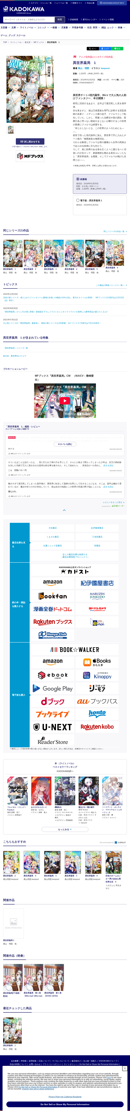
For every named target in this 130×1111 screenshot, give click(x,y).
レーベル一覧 (62, 3)
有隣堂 (97, 545)
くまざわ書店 (52, 537)
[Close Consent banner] (124, 1068)
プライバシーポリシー (52, 1064)
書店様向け (76, 1061)
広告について (44, 1061)
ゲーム (4, 35)
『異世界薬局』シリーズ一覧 (15, 348)
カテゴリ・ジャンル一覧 (41, 3)
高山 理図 (83, 68)
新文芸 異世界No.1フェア (14, 356)
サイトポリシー (70, 1064)
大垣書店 (53, 528)
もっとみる (63, 829)
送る (118, 49)
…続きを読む (14, 444)
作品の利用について (18, 1064)
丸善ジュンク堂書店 (52, 545)
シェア (106, 49)
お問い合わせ (34, 1064)
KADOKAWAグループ (108, 1061)
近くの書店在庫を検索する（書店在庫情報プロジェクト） (75, 555)
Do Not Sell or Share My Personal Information (99, 1064)
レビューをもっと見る (112, 502)
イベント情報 (107, 19)
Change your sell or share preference (38, 1089)
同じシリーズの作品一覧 (114, 231)
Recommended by (107, 842)
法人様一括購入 (90, 1061)
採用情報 (32, 1061)
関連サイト (77, 3)
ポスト (94, 49)
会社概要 (15, 1061)
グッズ (12, 35)
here (109, 1077)
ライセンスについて (60, 1061)
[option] (13, 927)
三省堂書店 (97, 537)
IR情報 (23, 1061)
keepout (105, 68)
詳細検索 (74, 19)
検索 (60, 19)
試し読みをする (32, 141)
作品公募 (90, 3)
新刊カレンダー (90, 19)
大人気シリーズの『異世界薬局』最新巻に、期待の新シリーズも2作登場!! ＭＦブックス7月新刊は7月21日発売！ (52, 323)
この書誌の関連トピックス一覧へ (110, 285)
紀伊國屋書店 (97, 528)
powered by (106, 506)
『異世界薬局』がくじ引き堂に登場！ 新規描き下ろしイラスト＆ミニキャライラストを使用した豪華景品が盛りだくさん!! (55, 312)
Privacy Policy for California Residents (65, 1097)
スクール (20, 35)
